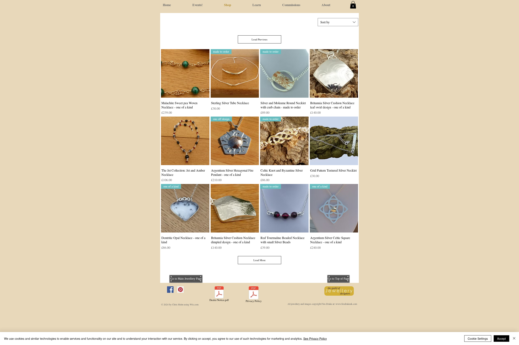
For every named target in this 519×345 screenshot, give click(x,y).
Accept (501, 338)
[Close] (514, 338)
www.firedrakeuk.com (346, 303)
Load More (259, 260)
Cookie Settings (478, 338)
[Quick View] (185, 73)
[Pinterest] (180, 289)
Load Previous (259, 39)
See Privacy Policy (315, 338)
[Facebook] (170, 289)
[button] (353, 5)
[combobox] (338, 22)
